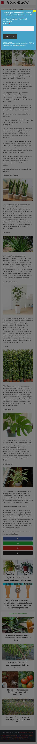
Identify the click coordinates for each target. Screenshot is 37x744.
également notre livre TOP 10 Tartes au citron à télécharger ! (18, 29)
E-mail (6, 23)
